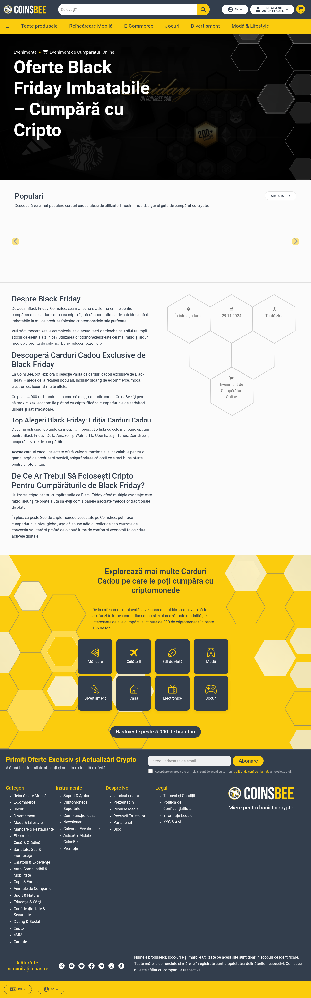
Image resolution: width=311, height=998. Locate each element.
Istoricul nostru (126, 795)
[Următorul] (295, 241)
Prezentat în (123, 802)
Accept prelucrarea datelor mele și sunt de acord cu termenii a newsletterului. (223, 771)
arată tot (278, 196)
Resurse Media (126, 809)
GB (53, 989)
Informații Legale (177, 815)
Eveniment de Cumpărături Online (81, 52)
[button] (300, 9)
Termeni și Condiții (179, 795)
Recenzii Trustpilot (129, 816)
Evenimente (25, 52)
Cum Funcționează (79, 815)
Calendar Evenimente (81, 828)
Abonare (248, 761)
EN (237, 9)
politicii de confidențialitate (251, 771)
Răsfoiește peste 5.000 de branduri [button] (155, 732)
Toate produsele (39, 26)
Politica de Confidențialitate (177, 805)
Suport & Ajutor (76, 795)
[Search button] (203, 9)
